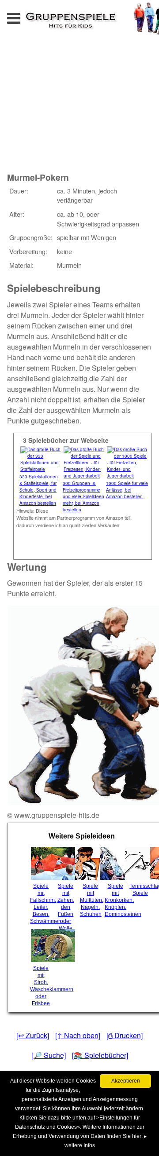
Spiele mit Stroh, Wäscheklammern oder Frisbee (41, 985)
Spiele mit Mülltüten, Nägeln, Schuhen (91, 900)
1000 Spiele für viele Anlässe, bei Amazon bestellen (127, 490)
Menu (22, 16)
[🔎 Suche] (48, 1055)
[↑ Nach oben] (77, 1035)
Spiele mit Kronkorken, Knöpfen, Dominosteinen (116, 900)
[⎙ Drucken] (124, 1035)
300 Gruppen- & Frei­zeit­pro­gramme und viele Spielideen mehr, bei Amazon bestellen (83, 496)
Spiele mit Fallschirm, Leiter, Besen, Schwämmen (41, 903)
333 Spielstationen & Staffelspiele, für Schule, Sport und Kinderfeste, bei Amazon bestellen (38, 490)
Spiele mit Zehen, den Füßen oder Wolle (65, 907)
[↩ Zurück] (32, 1035)
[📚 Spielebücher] (100, 1055)
